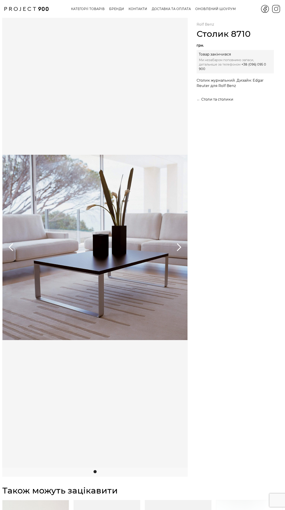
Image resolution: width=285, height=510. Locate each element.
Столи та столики (217, 99)
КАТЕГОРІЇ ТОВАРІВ (88, 9)
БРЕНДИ (116, 9)
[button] (11, 247)
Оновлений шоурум (215, 9)
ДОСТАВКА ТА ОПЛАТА (171, 9)
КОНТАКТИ (137, 9)
